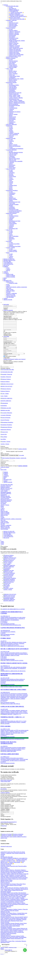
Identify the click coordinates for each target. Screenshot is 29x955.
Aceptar (7, 809)
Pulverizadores (12, 119)
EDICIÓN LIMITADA (11, 124)
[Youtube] (17, 835)
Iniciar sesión (3, 780)
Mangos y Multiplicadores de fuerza (17, 102)
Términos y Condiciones (6, 853)
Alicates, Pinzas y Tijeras (14, 96)
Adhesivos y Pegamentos (14, 31)
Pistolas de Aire (12, 116)
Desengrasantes (12, 35)
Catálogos (5, 271)
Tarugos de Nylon (13, 251)
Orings (10, 180)
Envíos (7, 284)
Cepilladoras (12, 207)
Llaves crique (12, 203)
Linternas (11, 113)
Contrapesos (11, 156)
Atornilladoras (12, 193)
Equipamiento (9, 125)
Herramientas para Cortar (14, 201)
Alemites (11, 182)
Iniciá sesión (6, 304)
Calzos (10, 184)
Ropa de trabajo (12, 26)
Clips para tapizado (13, 153)
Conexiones (11, 217)
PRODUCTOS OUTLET (12, 57)
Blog (4, 279)
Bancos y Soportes (13, 144)
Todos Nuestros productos (17, 853)
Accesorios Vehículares (11, 149)
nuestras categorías (22, 448)
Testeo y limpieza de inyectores (16, 48)
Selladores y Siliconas (14, 33)
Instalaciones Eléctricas (11, 213)
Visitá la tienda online (5, 781)
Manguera (11, 237)
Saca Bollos (8, 241)
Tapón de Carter (12, 154)
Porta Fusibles (12, 222)
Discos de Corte (12, 72)
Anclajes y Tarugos (10, 247)
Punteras (11, 227)
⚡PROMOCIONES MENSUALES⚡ (18, 16)
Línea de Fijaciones (10, 168)
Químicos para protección (14, 49)
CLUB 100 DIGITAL (8, 264)
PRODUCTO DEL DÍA (8, 259)
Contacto (5, 298)
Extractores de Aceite (13, 209)
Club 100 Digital (10, 297)
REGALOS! (6, 265)
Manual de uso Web (10, 294)
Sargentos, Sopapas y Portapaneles (16, 101)
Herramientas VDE (13, 228)
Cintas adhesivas (12, 39)
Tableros (11, 143)
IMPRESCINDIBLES (14, 10)
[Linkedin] (6, 835)
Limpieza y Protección (14, 133)
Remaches (11, 175)
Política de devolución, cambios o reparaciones (16, 287)
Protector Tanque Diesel (14, 158)
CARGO (11, 256)
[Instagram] (17, 834)
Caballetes (11, 132)
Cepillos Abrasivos (13, 66)
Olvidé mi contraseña (8, 310)
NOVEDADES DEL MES (12, 6)
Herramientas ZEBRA (14, 85)
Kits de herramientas (13, 104)
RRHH (5, 278)
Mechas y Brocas (13, 71)
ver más (2, 855)
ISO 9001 (8, 292)
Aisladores (11, 226)
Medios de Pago (9, 281)
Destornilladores (12, 88)
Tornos (10, 195)
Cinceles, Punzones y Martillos (16, 97)
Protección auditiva (13, 25)
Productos (5, 4)
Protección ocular (13, 24)
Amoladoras (11, 194)
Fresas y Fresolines (13, 73)
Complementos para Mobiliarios (16, 148)
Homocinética (12, 165)
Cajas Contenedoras (13, 134)
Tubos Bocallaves (13, 87)
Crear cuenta (6, 336)
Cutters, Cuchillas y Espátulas (15, 100)
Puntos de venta (9, 274)
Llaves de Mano (12, 86)
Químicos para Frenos (14, 52)
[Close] (1, 302)
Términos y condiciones (11, 293)
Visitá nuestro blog (5, 836)
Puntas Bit (11, 120)
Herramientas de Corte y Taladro (16, 78)
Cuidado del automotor (14, 47)
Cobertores (11, 162)
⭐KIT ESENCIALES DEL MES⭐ (17, 19)
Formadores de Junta (13, 38)
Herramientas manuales (11, 82)
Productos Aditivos (13, 30)
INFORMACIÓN (7, 280)
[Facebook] (6, 834)
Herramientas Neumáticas (12, 190)
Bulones (11, 189)
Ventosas (11, 245)
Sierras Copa (12, 74)
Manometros (12, 238)
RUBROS (5, 266)
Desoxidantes (12, 36)
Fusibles (11, 219)
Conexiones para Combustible (15, 161)
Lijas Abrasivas (12, 62)
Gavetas (11, 147)
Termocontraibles (13, 223)
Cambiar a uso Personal (8, 359)
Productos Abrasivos (10, 58)
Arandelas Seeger (13, 185)
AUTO (10, 255)
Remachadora (12, 208)
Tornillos (11, 171)
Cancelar (3, 809)
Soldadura (11, 123)
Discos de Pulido (13, 67)
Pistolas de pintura (13, 199)
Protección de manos (13, 22)
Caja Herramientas (13, 108)
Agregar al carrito (4, 455)
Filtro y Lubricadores (13, 236)
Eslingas (11, 163)
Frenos (10, 240)
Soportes (11, 137)
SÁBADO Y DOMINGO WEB (16, 15)
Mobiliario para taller (10, 138)
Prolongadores (12, 118)
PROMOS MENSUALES (9, 260)
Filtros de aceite (12, 160)
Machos (11, 115)
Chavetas (11, 181)
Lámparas (11, 218)
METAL (11, 257)
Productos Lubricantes (14, 34)
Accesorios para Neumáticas (15, 210)
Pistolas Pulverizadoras (14, 212)
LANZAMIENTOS (13, 11)
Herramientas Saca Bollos (14, 246)
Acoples (11, 232)
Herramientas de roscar (14, 99)
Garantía (8, 285)
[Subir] (1, 545)
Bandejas (11, 130)
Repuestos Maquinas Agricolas (16, 152)
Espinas (10, 186)
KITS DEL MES (7, 261)
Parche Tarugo (12, 167)
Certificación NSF (13, 41)
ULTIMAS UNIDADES (14, 13)
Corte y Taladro (9, 68)
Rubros (7, 252)
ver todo (11, 7)
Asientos (11, 128)
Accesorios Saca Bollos (14, 243)
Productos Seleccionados (14, 17)
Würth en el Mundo (10, 275)
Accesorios (11, 106)
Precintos (11, 174)
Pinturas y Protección (13, 43)
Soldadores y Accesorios (14, 45)
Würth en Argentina (10, 276)
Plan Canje (8, 288)
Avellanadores (12, 77)
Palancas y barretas (13, 114)
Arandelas (11, 179)
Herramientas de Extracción (15, 92)
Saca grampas (12, 157)
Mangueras (11, 166)
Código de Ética (9, 289)
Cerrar (2, 802)
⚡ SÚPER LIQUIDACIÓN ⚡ (16, 12)
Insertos (10, 188)
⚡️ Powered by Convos (5, 946)
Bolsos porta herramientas (14, 146)
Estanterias (11, 141)
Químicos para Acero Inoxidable (16, 54)
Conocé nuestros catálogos (15, 836)
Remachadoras (12, 91)
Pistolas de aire (12, 198)
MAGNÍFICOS (12, 8)
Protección (11, 135)
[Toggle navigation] (1, 459)
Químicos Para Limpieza (14, 53)
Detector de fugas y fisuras (15, 55)
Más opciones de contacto (19, 851)
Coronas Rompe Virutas (14, 76)
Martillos (11, 205)
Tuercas (10, 177)
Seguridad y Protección (11, 20)
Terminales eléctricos (13, 215)
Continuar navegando (8, 363)
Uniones (11, 234)
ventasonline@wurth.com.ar (7, 851)
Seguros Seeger (12, 176)
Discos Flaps (12, 63)
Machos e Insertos (13, 80)
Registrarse (9, 780)
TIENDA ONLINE (7, 299)
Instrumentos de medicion (14, 111)
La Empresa (6, 273)
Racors (10, 233)
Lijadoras (11, 196)
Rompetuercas (12, 121)
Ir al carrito (21, 455)
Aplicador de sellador (14, 204)
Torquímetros (12, 90)
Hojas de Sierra (12, 81)
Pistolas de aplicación (14, 94)
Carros (10, 142)
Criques (10, 129)
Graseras (11, 110)
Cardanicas (11, 109)
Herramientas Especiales (14, 105)
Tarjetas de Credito (13, 283)
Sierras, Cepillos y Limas (14, 95)
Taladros (11, 200)
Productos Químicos (10, 28)
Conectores (11, 224)
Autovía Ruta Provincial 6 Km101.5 (9, 822)
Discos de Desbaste (13, 61)
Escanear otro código (14, 455)
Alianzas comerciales (11, 295)
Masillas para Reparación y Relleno (17, 40)
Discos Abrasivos (13, 64)
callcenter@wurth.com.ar (6, 846)
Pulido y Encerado (13, 44)
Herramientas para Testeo (14, 221)
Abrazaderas (12, 172)
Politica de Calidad (10, 290)
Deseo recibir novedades (10, 356)
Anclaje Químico (13, 250)
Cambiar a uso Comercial (19, 359)
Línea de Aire (9, 229)
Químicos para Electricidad (15, 50)
